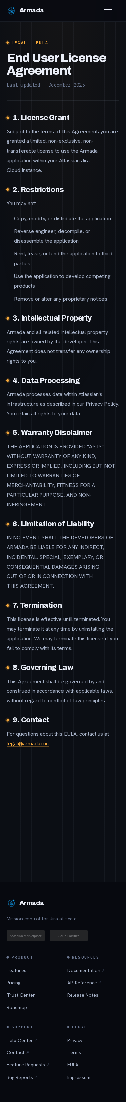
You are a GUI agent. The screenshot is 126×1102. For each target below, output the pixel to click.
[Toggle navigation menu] (111, 10)
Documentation (86, 970)
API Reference (84, 983)
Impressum (78, 1077)
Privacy (74, 1040)
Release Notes (82, 995)
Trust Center (21, 995)
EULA (72, 1065)
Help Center (22, 1040)
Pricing (13, 983)
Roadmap (17, 1007)
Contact (18, 1052)
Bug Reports (22, 1077)
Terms (74, 1052)
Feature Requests (28, 1065)
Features (16, 970)
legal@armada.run (28, 743)
